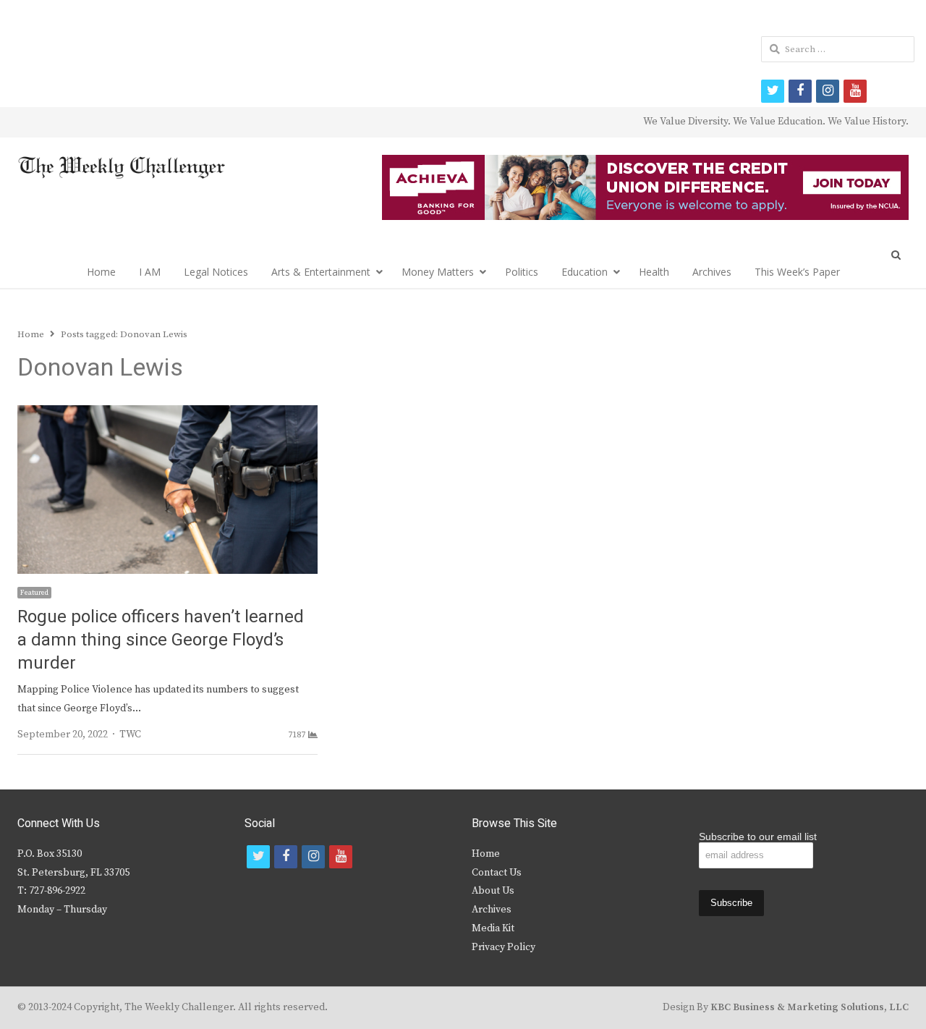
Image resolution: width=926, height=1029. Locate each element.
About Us (493, 890)
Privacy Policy (503, 947)
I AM (150, 272)
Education (584, 272)
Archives (711, 272)
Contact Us (497, 872)
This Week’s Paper (797, 272)
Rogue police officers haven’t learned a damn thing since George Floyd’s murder (160, 640)
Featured (34, 592)
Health (654, 272)
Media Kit (493, 928)
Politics (521, 272)
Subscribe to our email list (758, 836)
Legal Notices (216, 272)
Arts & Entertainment (320, 272)
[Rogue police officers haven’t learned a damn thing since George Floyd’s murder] (167, 413)
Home (101, 272)
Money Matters (438, 272)
